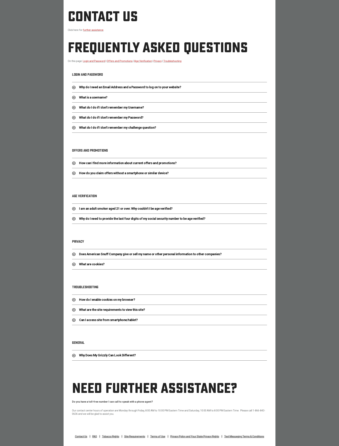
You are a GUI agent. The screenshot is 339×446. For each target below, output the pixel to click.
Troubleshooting (172, 61)
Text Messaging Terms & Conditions (244, 436)
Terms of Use (157, 436)
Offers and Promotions (120, 61)
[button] (169, 88)
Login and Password (94, 61)
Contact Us (81, 436)
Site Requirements (134, 436)
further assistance (93, 30)
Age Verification (143, 61)
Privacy (158, 61)
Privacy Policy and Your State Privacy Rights (194, 436)
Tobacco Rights (110, 436)
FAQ (94, 436)
